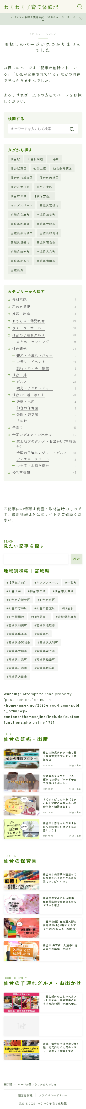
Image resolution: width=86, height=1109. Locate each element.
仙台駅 (15, 159)
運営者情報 (25, 1095)
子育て (44, 427)
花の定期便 (44, 306)
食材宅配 (44, 299)
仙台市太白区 (20, 187)
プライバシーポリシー (53, 1095)
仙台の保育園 (46, 407)
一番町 (54, 159)
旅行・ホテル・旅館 (46, 368)
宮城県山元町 (20, 251)
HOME (8, 1084)
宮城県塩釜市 (20, 242)
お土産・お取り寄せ (46, 465)
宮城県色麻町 (20, 214)
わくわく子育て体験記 (31, 6)
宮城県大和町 (46, 251)
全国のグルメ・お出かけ (44, 434)
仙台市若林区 (49, 177)
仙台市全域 (19, 196)
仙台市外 (44, 375)
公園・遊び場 (46, 414)
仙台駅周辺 (35, 159)
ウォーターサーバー (44, 328)
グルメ (46, 381)
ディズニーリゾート (46, 459)
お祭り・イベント (46, 361)
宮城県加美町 (46, 214)
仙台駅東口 (19, 168)
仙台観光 (44, 348)
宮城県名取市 (20, 261)
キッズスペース (22, 205)
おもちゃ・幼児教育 (44, 320)
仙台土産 (39, 168)
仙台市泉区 (44, 187)
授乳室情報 (44, 472)
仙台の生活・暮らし (44, 394)
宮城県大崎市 (46, 224)
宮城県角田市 (46, 261)
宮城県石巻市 (46, 242)
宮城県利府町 (20, 224)
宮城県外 (17, 270)
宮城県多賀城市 (22, 233)
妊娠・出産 (44, 313)
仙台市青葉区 (62, 168)
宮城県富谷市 (49, 205)
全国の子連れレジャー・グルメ (46, 452)
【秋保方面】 (42, 196)
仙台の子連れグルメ (44, 335)
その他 (46, 420)
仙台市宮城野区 (22, 177)
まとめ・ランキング (46, 341)
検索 (76, 558)
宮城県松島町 (49, 233)
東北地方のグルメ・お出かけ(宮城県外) (46, 444)
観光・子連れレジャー (46, 355)
